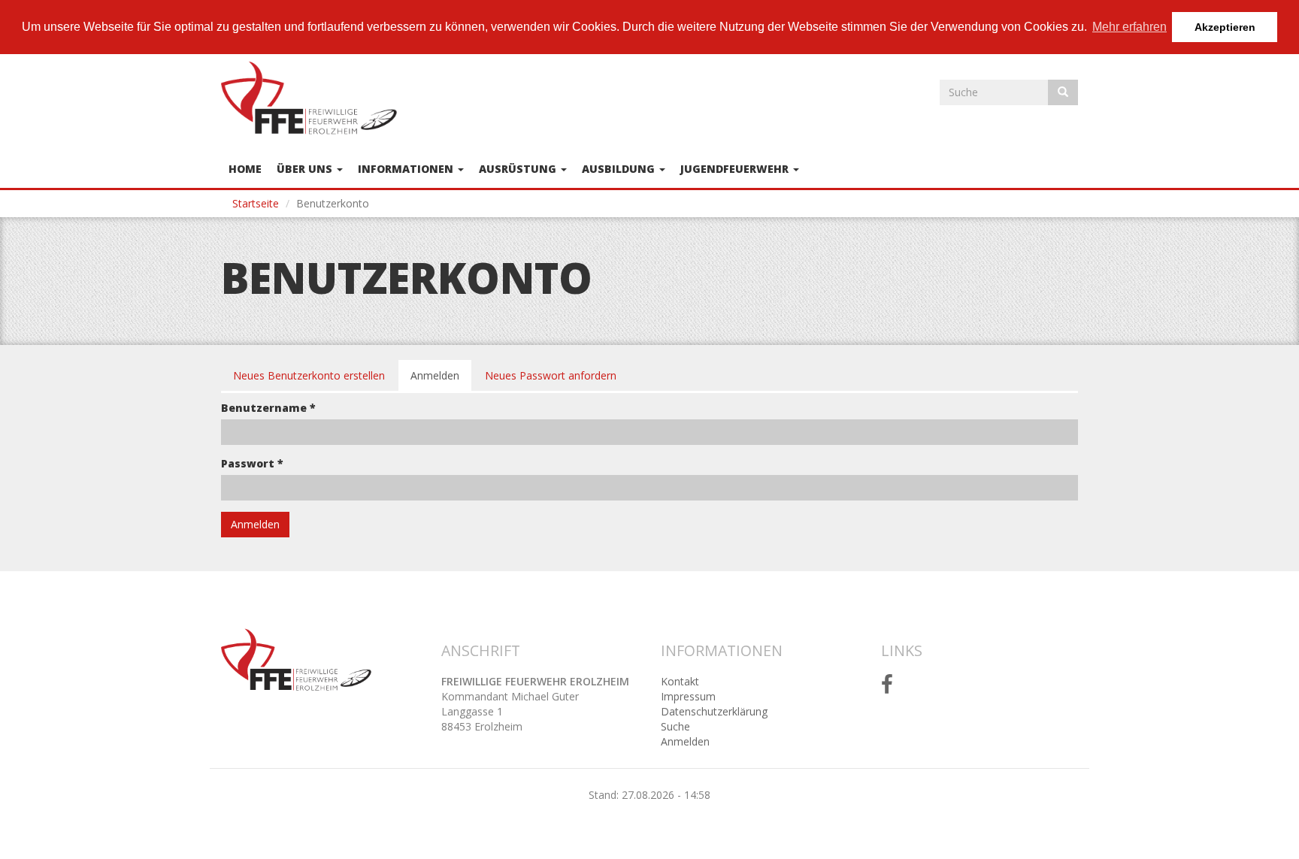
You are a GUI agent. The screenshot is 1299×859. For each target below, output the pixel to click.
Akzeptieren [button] (1225, 27)
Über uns (306, 169)
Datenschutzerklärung (714, 711)
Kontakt (680, 681)
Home (245, 169)
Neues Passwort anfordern (550, 375)
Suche (675, 726)
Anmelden (440, 380)
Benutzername (268, 408)
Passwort (252, 463)
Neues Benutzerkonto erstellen (309, 375)
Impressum (688, 696)
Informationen (407, 169)
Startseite (255, 203)
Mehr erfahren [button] (1129, 26)
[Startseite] (314, 97)
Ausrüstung (519, 169)
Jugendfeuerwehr (736, 169)
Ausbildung (620, 169)
